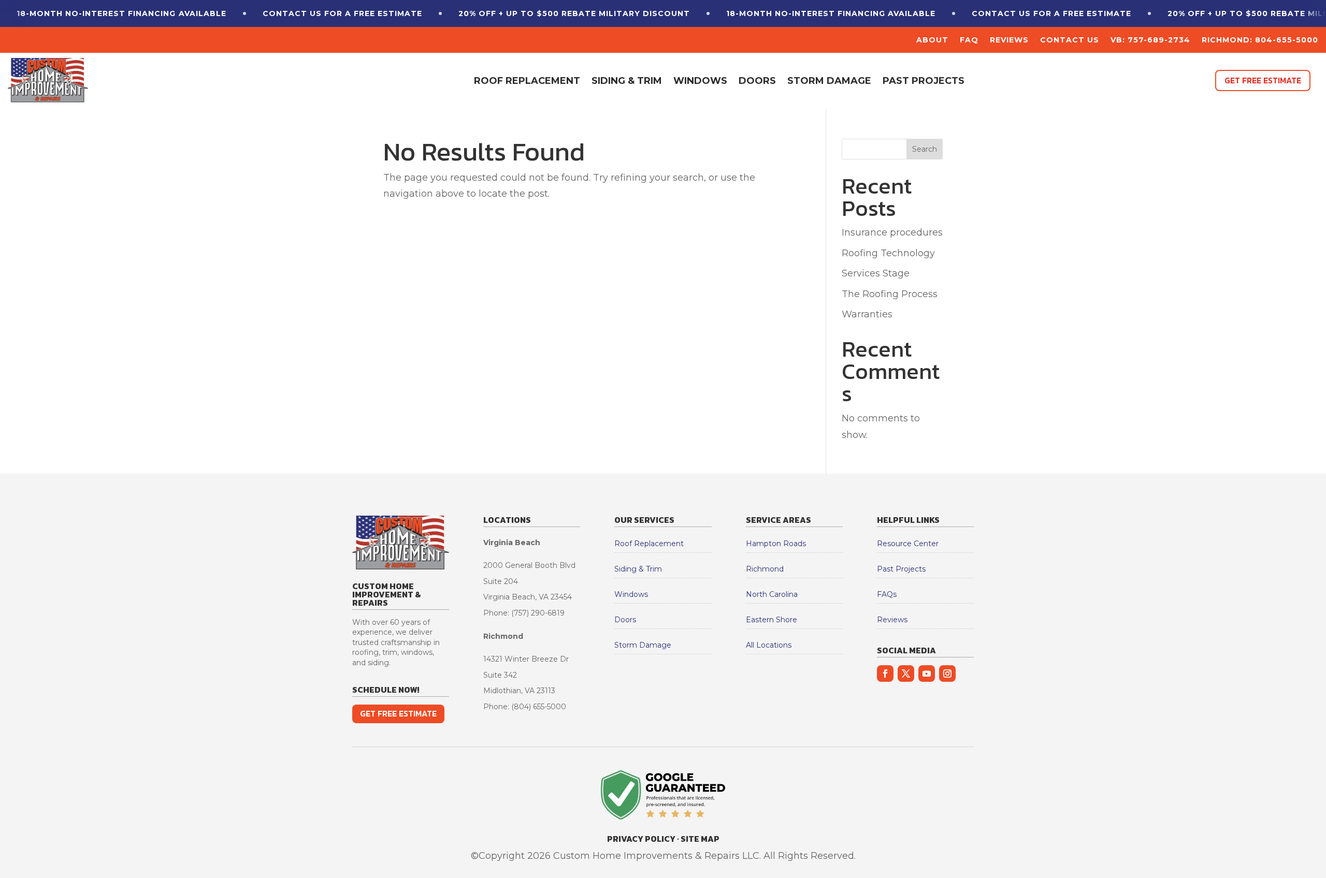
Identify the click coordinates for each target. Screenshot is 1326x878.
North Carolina (772, 594)
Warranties (867, 314)
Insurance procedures (892, 232)
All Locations (768, 645)
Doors (757, 80)
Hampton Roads (776, 543)
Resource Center (908, 543)
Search (924, 149)
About (932, 40)
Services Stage (876, 273)
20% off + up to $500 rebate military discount (574, 13)
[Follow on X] (906, 673)
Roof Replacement (527, 80)
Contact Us (1069, 40)
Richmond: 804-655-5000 (1260, 40)
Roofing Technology (888, 253)
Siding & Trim (627, 80)
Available (121, 13)
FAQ (969, 40)
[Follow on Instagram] (947, 673)
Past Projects (923, 80)
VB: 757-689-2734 (1150, 40)
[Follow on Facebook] (885, 673)
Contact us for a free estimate (342, 13)
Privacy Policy (641, 838)
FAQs (887, 594)
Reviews (1009, 40)
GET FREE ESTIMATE (1262, 80)
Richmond (765, 569)
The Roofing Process (890, 294)
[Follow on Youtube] (926, 673)
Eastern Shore (771, 619)
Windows (700, 80)
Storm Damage (829, 80)
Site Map (700, 838)
